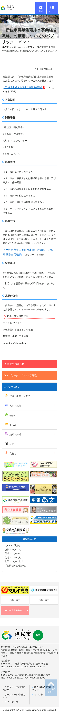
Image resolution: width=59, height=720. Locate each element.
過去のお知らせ (15, 364)
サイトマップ (11, 702)
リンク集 (38, 694)
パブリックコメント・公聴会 (22, 375)
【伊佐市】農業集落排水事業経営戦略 (23, 87)
